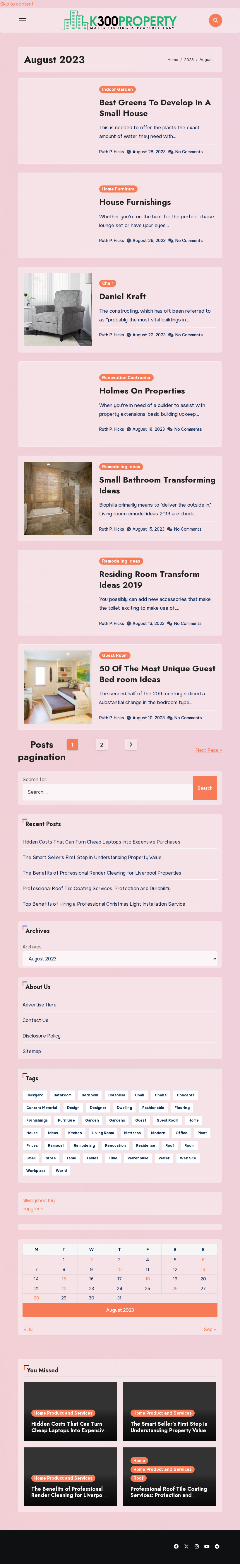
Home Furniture (118, 189)
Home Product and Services (63, 1413)
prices (32, 1145)
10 (119, 1269)
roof (169, 1145)
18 (147, 1279)
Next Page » (209, 750)
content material (41, 1107)
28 (36, 1298)
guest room (167, 1120)
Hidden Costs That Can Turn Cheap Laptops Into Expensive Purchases (101, 842)
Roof (138, 1478)
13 (203, 1269)
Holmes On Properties (142, 391)
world (61, 1170)
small (30, 1158)
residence (145, 1145)
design (73, 1107)
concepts (185, 1095)
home (193, 1120)
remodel (56, 1145)
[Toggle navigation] (22, 20)
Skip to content (17, 4)
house (32, 1133)
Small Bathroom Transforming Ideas (157, 485)
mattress (132, 1133)
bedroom (90, 1095)
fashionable (153, 1107)
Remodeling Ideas (121, 466)
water (164, 1158)
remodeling (84, 1145)
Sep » (210, 1329)
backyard (34, 1095)
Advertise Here (40, 1005)
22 (63, 1289)
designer (98, 1107)
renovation (115, 1145)
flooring (182, 1107)
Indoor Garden (117, 89)
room (189, 1145)
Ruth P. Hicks (111, 151)
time (113, 1158)
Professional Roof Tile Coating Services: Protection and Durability (97, 888)
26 (175, 1289)
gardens (117, 1120)
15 (64, 1279)
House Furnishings (135, 202)
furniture (66, 1120)
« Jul (28, 1329)
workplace (36, 1170)
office (181, 1133)
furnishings (37, 1120)
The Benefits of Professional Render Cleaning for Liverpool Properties (102, 873)
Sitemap (32, 1051)
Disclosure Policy (42, 1036)
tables (92, 1158)
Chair (107, 283)
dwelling (124, 1107)
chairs (161, 1095)
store (51, 1158)
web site (188, 1158)
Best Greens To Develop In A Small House (155, 107)
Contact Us (35, 1020)
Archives (32, 947)
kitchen (75, 1133)
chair (140, 1095)
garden (92, 1120)
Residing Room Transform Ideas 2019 (149, 579)
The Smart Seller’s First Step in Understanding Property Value (92, 857)
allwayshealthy (39, 1200)
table (71, 1158)
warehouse (138, 1158)
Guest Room (115, 655)
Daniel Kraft (122, 296)
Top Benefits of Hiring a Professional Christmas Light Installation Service (104, 904)
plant (202, 1133)
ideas (53, 1133)
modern (158, 1133)
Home (139, 1460)
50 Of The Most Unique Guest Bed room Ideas (157, 673)
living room (103, 1133)
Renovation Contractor (126, 377)
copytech (33, 1209)
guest (140, 1120)
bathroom (62, 1095)
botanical (116, 1095)
